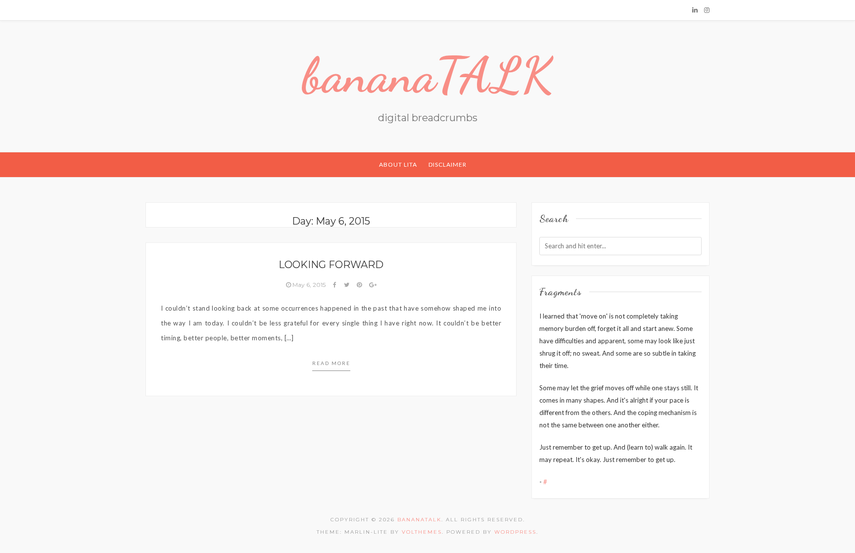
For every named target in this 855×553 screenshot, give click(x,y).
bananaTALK (427, 75)
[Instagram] (707, 10)
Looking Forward (331, 265)
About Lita (398, 164)
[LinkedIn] (695, 10)
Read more (331, 363)
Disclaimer (447, 164)
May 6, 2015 (309, 284)
